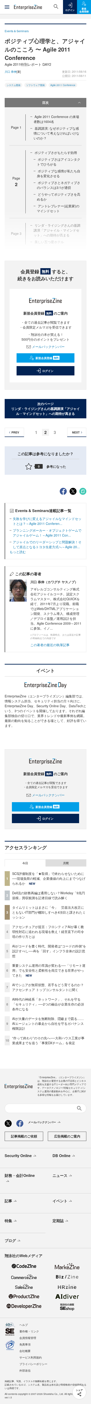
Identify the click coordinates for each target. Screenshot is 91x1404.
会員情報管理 (27, 1338)
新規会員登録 (47, 358)
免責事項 (25, 1344)
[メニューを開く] (7, 7)
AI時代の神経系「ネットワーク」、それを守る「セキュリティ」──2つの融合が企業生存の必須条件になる (48, 1004)
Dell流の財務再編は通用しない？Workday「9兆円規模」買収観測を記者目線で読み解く (48, 895)
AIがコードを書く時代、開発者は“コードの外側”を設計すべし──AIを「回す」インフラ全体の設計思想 (49, 951)
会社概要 (25, 1351)
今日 (25, 863)
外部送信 (25, 1370)
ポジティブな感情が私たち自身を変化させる (58, 173)
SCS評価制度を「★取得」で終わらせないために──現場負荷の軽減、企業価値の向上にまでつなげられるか (48, 878)
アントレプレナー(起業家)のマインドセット (58, 208)
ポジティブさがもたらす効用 (56, 152)
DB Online (61, 1155)
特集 (8, 1220)
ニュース (59, 1175)
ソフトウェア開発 (35, 85)
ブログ (10, 1240)
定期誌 (58, 1220)
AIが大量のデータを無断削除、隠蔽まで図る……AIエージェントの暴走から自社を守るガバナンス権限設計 (48, 1023)
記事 (8, 1200)
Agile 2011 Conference (62, 85)
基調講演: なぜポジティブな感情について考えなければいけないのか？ (56, 133)
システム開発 (14, 85)
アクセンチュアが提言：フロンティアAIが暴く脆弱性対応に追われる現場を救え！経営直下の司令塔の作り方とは (48, 931)
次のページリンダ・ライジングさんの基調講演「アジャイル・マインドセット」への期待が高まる (45, 408)
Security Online (18, 1155)
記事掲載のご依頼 (24, 1136)
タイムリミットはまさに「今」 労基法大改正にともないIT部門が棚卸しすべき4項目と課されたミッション (49, 912)
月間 (66, 863)
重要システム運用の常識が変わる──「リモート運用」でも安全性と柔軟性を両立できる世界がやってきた (48, 970)
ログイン (47, 371)
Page (16, 127)
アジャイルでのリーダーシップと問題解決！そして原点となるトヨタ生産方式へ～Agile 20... (47, 544)
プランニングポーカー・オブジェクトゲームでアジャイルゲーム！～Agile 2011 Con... (47, 532)
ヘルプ (23, 1325)
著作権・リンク (29, 1331)
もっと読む (18, 551)
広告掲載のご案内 (67, 1136)
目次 (45, 102)
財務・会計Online (20, 1175)
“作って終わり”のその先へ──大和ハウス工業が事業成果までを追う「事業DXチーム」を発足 (48, 1040)
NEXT (76, 432)
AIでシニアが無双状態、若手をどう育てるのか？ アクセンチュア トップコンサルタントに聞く (48, 987)
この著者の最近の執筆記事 (50, 644)
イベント (59, 1200)
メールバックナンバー (48, 346)
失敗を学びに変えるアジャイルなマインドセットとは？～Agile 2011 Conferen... (47, 521)
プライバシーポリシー (33, 1364)
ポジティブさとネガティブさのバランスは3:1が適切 (58, 185)
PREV (15, 432)
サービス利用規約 (30, 1357)
